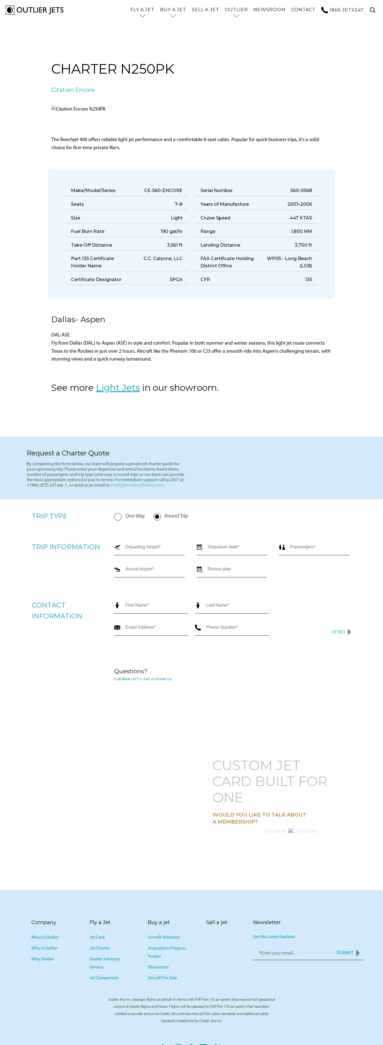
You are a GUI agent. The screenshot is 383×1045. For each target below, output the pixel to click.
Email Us (164, 679)
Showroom (158, 967)
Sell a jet (205, 9)
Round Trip (176, 516)
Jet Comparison (104, 978)
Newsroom (269, 9)
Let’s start (274, 831)
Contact (303, 9)
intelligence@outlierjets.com (137, 485)
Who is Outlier (44, 948)
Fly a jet (142, 9)
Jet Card (97, 937)
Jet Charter (100, 948)
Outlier (236, 9)
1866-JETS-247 (136, 679)
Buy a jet (173, 9)
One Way (135, 516)
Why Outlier (42, 959)
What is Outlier (45, 937)
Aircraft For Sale (162, 978)
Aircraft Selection (164, 937)
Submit (345, 953)
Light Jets (118, 387)
